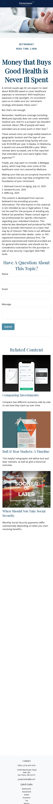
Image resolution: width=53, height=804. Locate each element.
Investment (26, 792)
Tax (26, 800)
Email (5, 289)
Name (5, 273)
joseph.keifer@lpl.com (26, 779)
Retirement (26, 789)
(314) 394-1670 (29, 765)
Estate (26, 794)
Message (6, 304)
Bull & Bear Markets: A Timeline (25, 451)
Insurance (26, 797)
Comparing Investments (20, 395)
